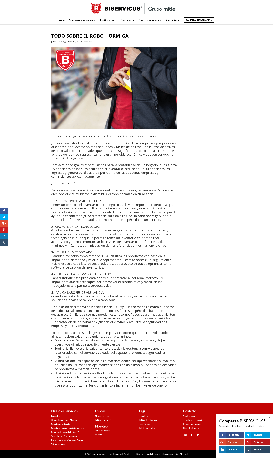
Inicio (62, 20)
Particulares (107, 20)
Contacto (171, 20)
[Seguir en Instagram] (185, 434)
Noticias (88, 41)
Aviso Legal (107, 453)
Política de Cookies (123, 453)
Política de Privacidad (143, 453)
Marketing (60, 41)
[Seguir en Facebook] (191, 434)
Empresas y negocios (81, 20)
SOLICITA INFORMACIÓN (199, 20)
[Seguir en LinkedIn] (198, 434)
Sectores (126, 20)
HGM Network (181, 453)
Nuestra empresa (149, 20)
